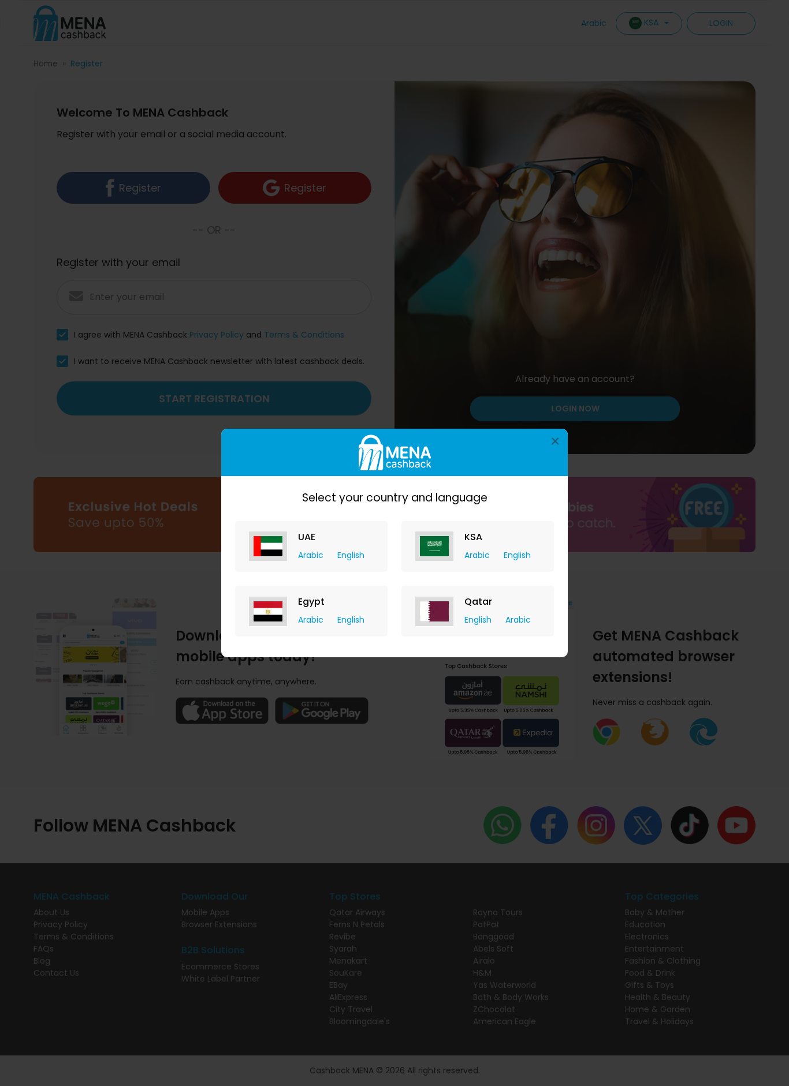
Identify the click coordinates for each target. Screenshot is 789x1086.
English (350, 555)
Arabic (312, 555)
